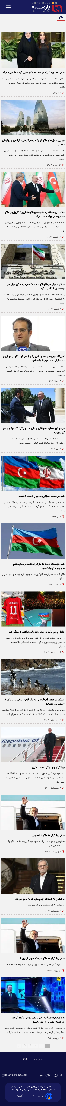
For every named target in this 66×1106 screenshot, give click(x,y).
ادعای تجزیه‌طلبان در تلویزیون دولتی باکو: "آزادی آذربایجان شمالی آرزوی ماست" (38, 1020)
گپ (60, 1075)
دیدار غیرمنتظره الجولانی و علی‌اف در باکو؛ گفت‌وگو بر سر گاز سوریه (34, 431)
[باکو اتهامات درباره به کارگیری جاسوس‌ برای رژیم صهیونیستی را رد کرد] (33, 541)
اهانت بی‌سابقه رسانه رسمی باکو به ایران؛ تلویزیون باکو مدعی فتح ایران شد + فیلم (35, 214)
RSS (25, 1059)
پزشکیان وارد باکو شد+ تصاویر (48, 767)
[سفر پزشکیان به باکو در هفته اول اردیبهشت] (33, 935)
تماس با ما (38, 1059)
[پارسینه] (45, 7)
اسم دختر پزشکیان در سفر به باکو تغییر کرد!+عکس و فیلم (34, 73)
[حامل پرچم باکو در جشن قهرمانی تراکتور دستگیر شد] (33, 609)
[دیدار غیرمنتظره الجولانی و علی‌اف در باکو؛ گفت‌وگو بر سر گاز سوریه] (33, 405)
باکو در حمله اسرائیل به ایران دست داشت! (41, 496)
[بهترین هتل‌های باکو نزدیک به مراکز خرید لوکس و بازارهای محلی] (33, 117)
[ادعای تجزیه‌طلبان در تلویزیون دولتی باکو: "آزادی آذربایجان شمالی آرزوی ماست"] (33, 995)
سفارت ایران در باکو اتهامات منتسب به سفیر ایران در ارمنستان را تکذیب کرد (36, 286)
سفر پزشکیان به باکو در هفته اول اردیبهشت (41, 958)
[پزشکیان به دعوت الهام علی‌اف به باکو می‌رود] (33, 876)
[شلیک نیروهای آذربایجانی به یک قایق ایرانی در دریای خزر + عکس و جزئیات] (33, 677)
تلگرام (47, 1075)
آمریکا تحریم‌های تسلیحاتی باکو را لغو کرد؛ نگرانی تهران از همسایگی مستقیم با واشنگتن (34, 358)
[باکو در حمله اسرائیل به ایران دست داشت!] (33, 473)
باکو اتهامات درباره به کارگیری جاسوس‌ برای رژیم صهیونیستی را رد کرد (39, 566)
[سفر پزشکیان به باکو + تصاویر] (33, 812)
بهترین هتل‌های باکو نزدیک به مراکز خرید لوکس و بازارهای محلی (33, 143)
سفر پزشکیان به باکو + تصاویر (49, 835)
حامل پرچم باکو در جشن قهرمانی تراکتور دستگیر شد (37, 632)
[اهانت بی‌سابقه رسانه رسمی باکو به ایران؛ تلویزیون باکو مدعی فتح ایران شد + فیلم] (33, 189)
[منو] (8, 7)
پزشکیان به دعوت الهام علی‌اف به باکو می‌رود (40, 899)
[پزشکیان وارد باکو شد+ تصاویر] (33, 745)
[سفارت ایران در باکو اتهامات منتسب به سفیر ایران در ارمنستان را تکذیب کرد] (33, 261)
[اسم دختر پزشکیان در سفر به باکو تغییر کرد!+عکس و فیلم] (33, 50)
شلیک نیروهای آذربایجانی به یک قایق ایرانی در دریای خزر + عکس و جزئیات (34, 702)
